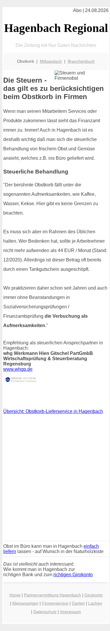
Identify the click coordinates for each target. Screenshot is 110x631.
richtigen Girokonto (73, 574)
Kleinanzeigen (25, 603)
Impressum (70, 611)
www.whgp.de (18, 369)
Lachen (95, 603)
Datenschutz (45, 611)
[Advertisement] (55, 479)
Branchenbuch (81, 61)
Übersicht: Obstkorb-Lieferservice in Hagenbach (53, 411)
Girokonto (93, 595)
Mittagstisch (51, 61)
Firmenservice (55, 603)
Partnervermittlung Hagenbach (52, 595)
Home (15, 595)
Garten (78, 603)
